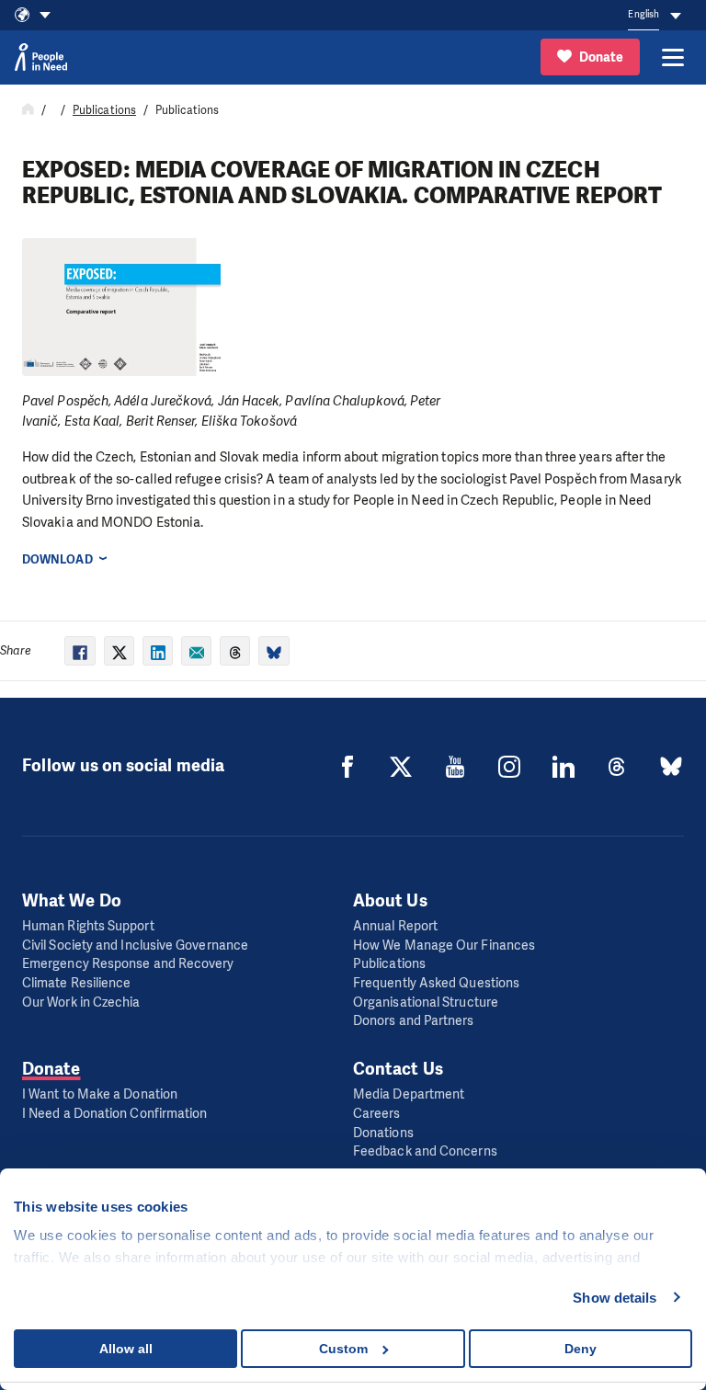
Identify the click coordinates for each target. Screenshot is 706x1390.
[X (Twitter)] (401, 767)
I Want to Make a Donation (99, 1094)
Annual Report (395, 926)
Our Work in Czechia (81, 1002)
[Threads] (617, 767)
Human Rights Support (88, 926)
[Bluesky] (671, 767)
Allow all (126, 1348)
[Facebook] (347, 767)
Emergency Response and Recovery (127, 964)
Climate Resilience (76, 983)
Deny (580, 1348)
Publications (104, 110)
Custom (343, 1348)
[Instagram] (509, 767)
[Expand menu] (673, 57)
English (643, 14)
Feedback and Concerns (425, 1151)
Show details (614, 1297)
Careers (377, 1113)
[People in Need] (41, 57)
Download (57, 559)
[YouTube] (455, 767)
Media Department (408, 1094)
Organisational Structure (425, 1002)
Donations (383, 1133)
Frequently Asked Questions (436, 983)
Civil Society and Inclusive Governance (135, 945)
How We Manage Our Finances (444, 945)
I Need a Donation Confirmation (114, 1113)
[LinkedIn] (563, 767)
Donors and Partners (413, 1021)
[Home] (28, 110)
